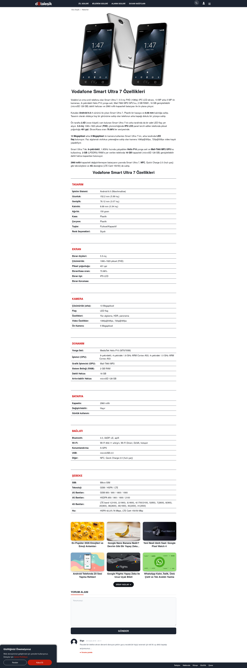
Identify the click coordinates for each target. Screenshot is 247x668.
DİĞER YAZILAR (122, 584)
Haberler (85, 9)
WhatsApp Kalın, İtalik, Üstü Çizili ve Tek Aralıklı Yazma (159, 575)
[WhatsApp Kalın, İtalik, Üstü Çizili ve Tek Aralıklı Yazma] (159, 562)
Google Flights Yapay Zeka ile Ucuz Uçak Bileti (123, 575)
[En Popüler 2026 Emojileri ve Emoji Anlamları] (87, 531)
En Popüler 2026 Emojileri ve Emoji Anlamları (87, 544)
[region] (28, 656)
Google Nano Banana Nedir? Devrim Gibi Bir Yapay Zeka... (123, 544)
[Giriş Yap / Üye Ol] (209, 3)
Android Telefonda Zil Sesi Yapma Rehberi (87, 575)
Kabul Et (39, 662)
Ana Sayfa (75, 9)
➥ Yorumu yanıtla (86, 652)
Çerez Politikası (21, 657)
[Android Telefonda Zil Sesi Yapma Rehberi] (87, 562)
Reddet (15, 662)
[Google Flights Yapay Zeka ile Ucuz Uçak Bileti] (123, 562)
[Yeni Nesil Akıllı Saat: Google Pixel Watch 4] (159, 531)
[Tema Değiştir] (196, 2)
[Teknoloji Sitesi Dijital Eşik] (43, 4)
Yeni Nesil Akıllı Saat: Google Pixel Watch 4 (159, 544)
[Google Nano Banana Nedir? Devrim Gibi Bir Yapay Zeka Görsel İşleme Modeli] (123, 531)
